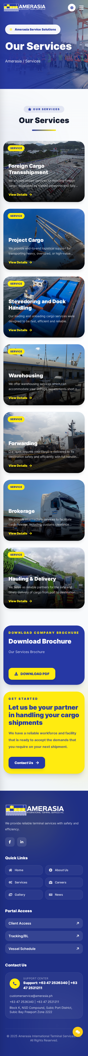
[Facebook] (10, 842)
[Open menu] (81, 7)
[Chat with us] (78, 1032)
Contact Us (24, 763)
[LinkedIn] (21, 842)
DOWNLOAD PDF (35, 674)
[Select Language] (72, 7)
